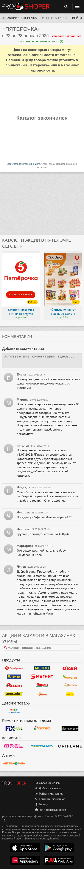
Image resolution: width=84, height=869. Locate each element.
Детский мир (14, 711)
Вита (14, 763)
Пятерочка (28, 18)
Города (43, 804)
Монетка (70, 676)
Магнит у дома (42, 676)
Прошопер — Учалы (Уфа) (26, 6)
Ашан (14, 685)
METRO (42, 668)
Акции (12, 18)
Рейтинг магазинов (50, 793)
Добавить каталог (50, 788)
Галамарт (42, 728)
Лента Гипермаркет (14, 676)
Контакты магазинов (51, 799)
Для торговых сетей (52, 810)
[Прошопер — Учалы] (3, 18)
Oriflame (70, 746)
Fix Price (14, 728)
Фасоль (70, 685)
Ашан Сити (42, 685)
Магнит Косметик (14, 746)
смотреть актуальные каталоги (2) (41, 41)
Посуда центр (70, 728)
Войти (77, 18)
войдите (35, 163)
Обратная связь (49, 783)
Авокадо (14, 694)
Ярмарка (42, 694)
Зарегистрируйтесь (18, 163)
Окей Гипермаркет (70, 668)
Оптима (42, 746)
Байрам (70, 694)
